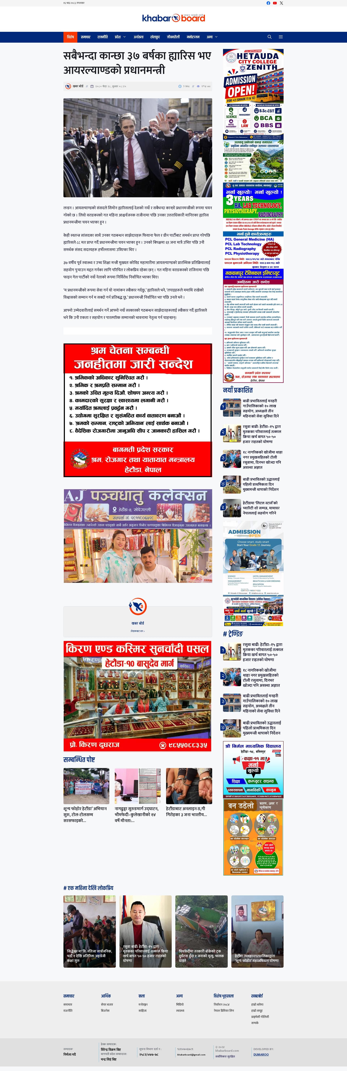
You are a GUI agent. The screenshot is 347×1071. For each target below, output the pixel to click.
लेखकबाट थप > (138, 631)
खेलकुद (155, 37)
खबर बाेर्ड (78, 86)
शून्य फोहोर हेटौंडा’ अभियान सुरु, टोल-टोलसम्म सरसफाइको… (85, 814)
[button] (269, 37)
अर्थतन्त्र (138, 37)
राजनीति (103, 37)
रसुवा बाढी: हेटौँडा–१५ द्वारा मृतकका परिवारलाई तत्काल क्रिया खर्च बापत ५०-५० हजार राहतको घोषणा (262, 434)
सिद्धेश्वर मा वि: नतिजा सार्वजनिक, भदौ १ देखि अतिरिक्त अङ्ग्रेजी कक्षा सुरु (89, 956)
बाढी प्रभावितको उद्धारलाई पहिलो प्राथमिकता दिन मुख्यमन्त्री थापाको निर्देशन (261, 484)
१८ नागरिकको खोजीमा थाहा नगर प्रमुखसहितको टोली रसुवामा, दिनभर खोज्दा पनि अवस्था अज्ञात (262, 460)
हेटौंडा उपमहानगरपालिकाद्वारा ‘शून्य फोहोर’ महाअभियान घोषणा (257, 958)
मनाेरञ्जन (193, 37)
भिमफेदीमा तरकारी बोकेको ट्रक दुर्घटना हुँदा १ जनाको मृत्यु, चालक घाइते (201, 956)
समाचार (85, 37)
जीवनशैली (173, 37)
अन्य (210, 37)
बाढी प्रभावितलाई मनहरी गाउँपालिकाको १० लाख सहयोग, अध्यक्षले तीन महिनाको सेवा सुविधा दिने (261, 408)
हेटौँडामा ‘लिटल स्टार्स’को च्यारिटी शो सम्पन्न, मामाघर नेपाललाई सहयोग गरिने (261, 508)
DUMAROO (261, 1054)
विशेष (70, 37)
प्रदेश (118, 37)
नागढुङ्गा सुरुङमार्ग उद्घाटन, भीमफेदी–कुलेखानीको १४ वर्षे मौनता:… (136, 814)
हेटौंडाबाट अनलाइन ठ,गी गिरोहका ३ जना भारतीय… (186, 811)
